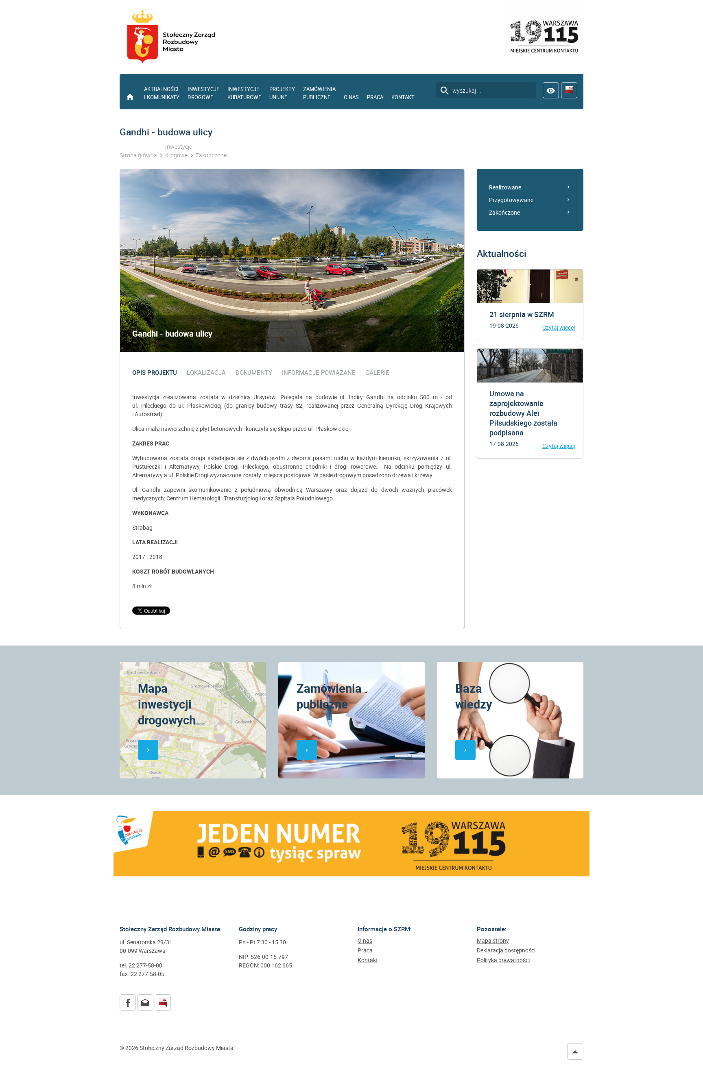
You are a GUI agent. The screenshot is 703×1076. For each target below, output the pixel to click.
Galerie (377, 372)
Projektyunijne (282, 93)
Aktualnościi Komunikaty (161, 93)
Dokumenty (254, 372)
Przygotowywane (511, 200)
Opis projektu (154, 372)
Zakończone (504, 212)
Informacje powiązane (319, 372)
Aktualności (501, 253)
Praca (375, 97)
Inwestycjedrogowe (203, 93)
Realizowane (505, 187)
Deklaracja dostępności (506, 950)
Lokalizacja (206, 372)
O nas (351, 97)
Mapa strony (493, 940)
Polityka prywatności (503, 960)
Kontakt (403, 97)
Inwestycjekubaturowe (244, 93)
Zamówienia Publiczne (319, 93)
